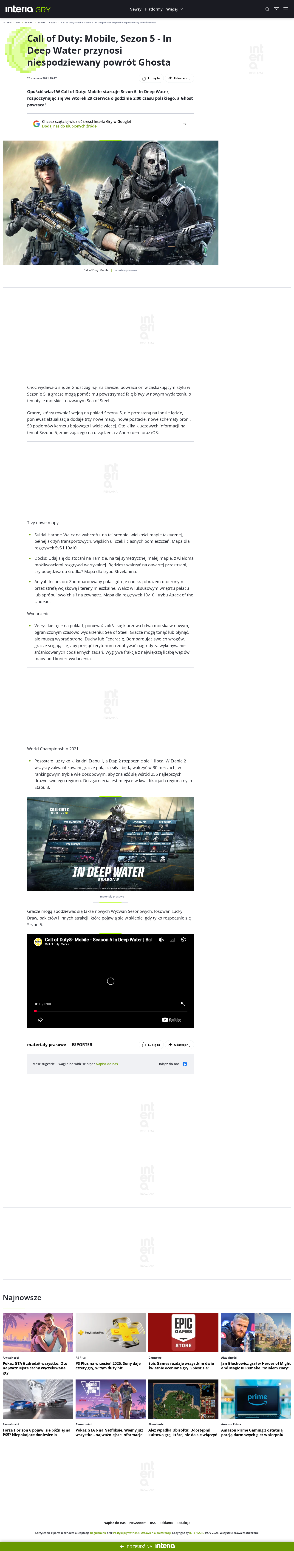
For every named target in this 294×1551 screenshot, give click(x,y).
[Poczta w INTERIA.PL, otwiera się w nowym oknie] (276, 9)
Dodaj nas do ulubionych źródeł (86, 126)
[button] (135, 9)
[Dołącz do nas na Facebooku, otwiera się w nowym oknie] (185, 1064)
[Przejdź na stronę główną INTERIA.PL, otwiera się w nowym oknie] (20, 9)
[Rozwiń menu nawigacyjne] (285, 9)
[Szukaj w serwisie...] (267, 9)
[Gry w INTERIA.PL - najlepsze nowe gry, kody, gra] (43, 9)
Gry (18, 22)
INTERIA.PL (196, 1533)
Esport (29, 22)
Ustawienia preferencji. (156, 1532)
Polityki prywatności (126, 1533)
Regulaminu (98, 1533)
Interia (7, 22)
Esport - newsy (47, 22)
